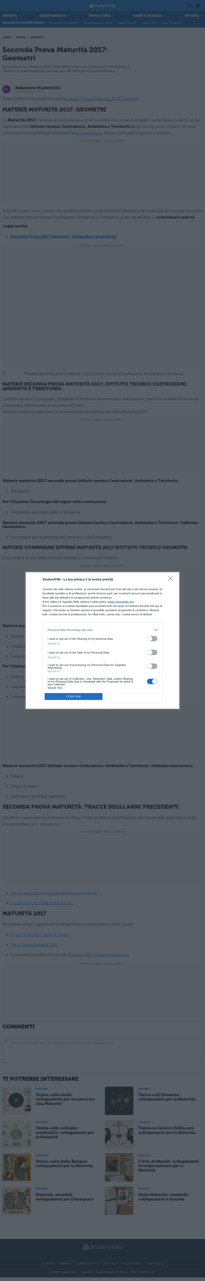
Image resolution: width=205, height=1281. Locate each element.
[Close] (172, 579)
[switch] (152, 638)
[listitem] (102, 630)
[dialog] (102, 640)
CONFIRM (73, 696)
